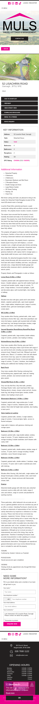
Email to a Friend (10, 117)
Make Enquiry (9, 121)
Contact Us (19, 38)
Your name (7, 588)
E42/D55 (26, 160)
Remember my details (11, 620)
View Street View (10, 108)
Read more (10, 693)
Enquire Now (12, 624)
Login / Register (30, 3)
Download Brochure (12, 112)
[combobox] (7, 599)
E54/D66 (16, 160)
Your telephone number (10, 595)
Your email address (9, 602)
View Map (7, 103)
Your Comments (8, 610)
